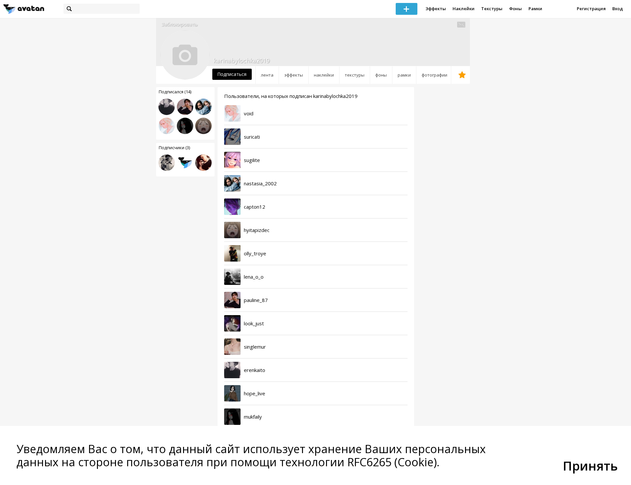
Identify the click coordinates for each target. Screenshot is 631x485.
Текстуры (491, 9)
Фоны (515, 9)
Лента (267, 75)
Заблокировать (179, 24)
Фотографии (434, 75)
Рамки (535, 9)
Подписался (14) (175, 92)
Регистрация (591, 9)
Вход (617, 9)
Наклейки (464, 9)
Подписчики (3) (174, 147)
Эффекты (436, 9)
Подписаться (231, 74)
